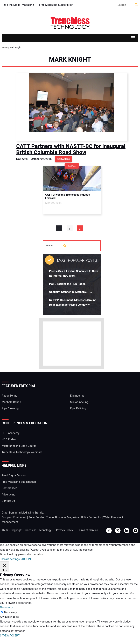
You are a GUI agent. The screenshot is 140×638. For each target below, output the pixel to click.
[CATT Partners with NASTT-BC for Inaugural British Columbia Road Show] (71, 107)
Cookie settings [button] (10, 559)
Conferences (9, 488)
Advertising (8, 495)
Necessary (10, 612)
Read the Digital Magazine (18, 5)
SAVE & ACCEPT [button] (10, 636)
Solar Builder (36, 517)
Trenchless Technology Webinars (22, 452)
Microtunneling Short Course (19, 446)
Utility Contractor (91, 517)
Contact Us (8, 501)
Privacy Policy (64, 530)
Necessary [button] (6, 607)
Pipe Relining (78, 408)
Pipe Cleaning (10, 408)
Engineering (77, 396)
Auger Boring (9, 396)
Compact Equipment (14, 517)
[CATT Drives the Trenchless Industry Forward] (72, 178)
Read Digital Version (14, 476)
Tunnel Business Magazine (62, 517)
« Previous (59, 228)
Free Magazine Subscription (56, 5)
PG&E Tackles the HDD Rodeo (67, 284)
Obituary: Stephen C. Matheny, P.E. (70, 292)
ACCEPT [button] (26, 559)
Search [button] (136, 5)
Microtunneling (79, 402)
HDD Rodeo (9, 439)
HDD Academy (10, 433)
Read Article (63, 159)
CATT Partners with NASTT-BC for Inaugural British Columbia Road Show (70, 149)
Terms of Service (87, 530)
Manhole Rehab (11, 402)
